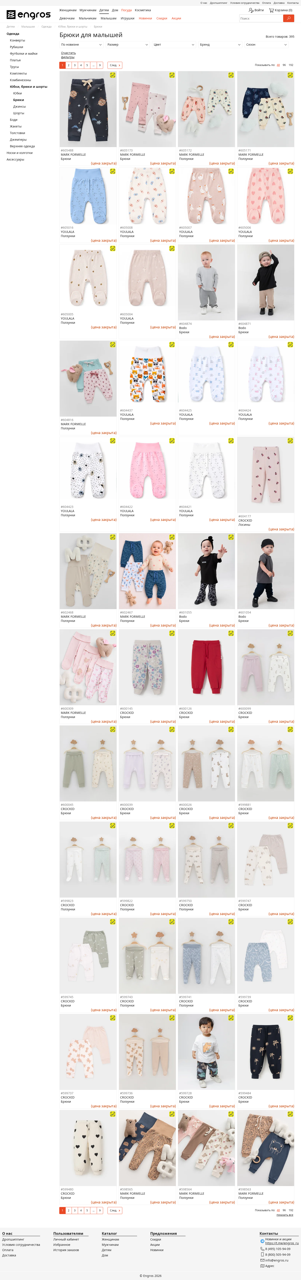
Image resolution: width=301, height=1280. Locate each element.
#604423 (67, 507)
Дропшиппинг (218, 2)
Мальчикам (87, 18)
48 (278, 65)
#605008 (126, 227)
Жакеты (16, 126)
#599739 (244, 997)
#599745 (67, 997)
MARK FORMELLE (73, 154)
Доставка (279, 2)
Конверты (17, 40)
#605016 (67, 227)
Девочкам (66, 18)
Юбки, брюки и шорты (72, 26)
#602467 (126, 612)
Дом (105, 1255)
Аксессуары (15, 159)
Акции (176, 18)
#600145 (126, 708)
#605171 (244, 150)
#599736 (126, 1093)
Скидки (161, 18)
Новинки (145, 18)
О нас (204, 2)
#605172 (185, 150)
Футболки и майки (23, 53)
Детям (11, 26)
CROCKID (245, 520)
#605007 (185, 227)
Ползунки (186, 159)
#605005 (67, 314)
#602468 (67, 612)
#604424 (244, 410)
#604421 (185, 507)
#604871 (244, 324)
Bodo (183, 328)
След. (113, 65)
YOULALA (67, 232)
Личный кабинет (66, 1239)
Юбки (17, 93)
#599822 (126, 901)
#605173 (126, 150)
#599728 (185, 1093)
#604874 (185, 324)
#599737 (67, 1093)
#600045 (67, 805)
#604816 (67, 420)
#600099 (244, 708)
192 (291, 65)
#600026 (185, 805)
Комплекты (18, 73)
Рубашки (16, 47)
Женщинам (110, 1239)
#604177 (244, 516)
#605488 (67, 150)
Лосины (244, 524)
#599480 (67, 1189)
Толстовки (17, 133)
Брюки (66, 159)
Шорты (18, 113)
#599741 (185, 997)
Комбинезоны (20, 80)
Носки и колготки (20, 153)
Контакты (293, 2)
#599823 (67, 901)
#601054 (244, 612)
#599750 (185, 901)
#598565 (126, 1189)
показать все (285, 1215)
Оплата (266, 2)
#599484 (244, 1093)
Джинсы (19, 106)
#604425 (185, 410)
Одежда (46, 26)
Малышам (108, 18)
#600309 (67, 708)
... (94, 65)
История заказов (66, 1250)
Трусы (14, 67)
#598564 (185, 1189)
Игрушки (127, 18)
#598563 (244, 1189)
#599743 (126, 997)
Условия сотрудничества (244, 2)
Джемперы (18, 139)
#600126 (185, 708)
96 (284, 65)
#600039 (126, 805)
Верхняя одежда (22, 146)
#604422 (126, 507)
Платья (15, 60)
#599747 (244, 901)
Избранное (61, 1245)
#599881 (244, 805)
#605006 (244, 227)
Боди (13, 120)
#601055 (185, 612)
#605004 (126, 314)
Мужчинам (110, 1245)
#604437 (126, 410)
